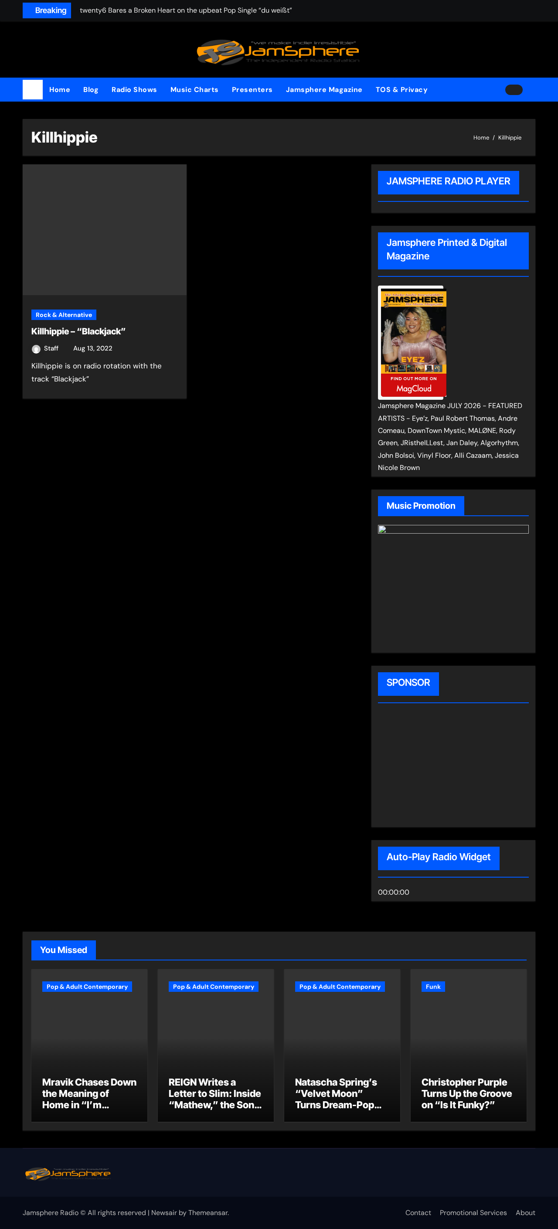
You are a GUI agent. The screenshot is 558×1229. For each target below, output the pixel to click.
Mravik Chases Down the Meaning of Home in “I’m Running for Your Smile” (89, 1105)
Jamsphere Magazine (324, 89)
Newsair (164, 1212)
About (525, 1212)
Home (59, 89)
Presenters (252, 89)
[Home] (33, 90)
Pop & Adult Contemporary (87, 987)
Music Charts (194, 89)
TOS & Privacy (402, 89)
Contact (418, 1212)
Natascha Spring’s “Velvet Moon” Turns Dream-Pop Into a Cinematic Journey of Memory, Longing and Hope (340, 1110)
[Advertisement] (433, 766)
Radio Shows (134, 89)
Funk (433, 987)
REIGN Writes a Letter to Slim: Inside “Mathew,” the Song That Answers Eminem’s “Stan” (215, 1105)
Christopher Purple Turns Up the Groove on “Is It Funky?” (467, 1093)
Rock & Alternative (64, 315)
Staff (52, 348)
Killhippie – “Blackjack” (78, 331)
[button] (532, 90)
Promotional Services (473, 1212)
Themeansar (208, 1212)
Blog (91, 89)
